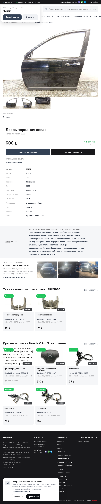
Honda (23, 22)
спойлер (75, 238)
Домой (5, 22)
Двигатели (61, 452)
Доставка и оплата (64, 466)
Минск (8, 2)
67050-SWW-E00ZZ (14, 162)
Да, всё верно (12, 17)
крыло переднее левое (60, 238)
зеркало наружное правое (40, 232)
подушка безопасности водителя (47, 370)
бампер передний (36, 242)
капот (83, 238)
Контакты (60, 448)
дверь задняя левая (37, 235)
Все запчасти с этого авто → (15, 277)
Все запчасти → (91, 290)
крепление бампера (58, 245)
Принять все (33, 496)
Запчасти (14, 22)
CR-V (31, 22)
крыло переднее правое (39, 238)
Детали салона (63, 16)
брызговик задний (44, 315)
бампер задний (73, 235)
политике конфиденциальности (26, 490)
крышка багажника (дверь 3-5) (42, 254)
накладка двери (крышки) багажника (45, 248)
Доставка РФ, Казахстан (62, 481)
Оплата (60, 469)
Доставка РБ (62, 476)
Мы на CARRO (83, 441)
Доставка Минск (63, 473)
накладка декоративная (73, 248)
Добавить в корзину (28, 152)
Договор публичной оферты (64, 487)
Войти (95, 2)
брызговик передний (13, 315)
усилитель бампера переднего (66, 232)
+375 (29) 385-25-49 (68, 2)
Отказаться (19, 496)
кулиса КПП (74, 369)
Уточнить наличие (73, 152)
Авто (58, 445)
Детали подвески (45, 16)
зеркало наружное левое (77, 242)
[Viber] (79, 2)
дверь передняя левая (55, 242)
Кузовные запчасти (82, 16)
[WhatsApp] (82, 2)
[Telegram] (85, 2)
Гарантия (60, 492)
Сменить (30, 17)
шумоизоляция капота (38, 245)
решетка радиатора (56, 235)
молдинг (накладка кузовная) (42, 251)
